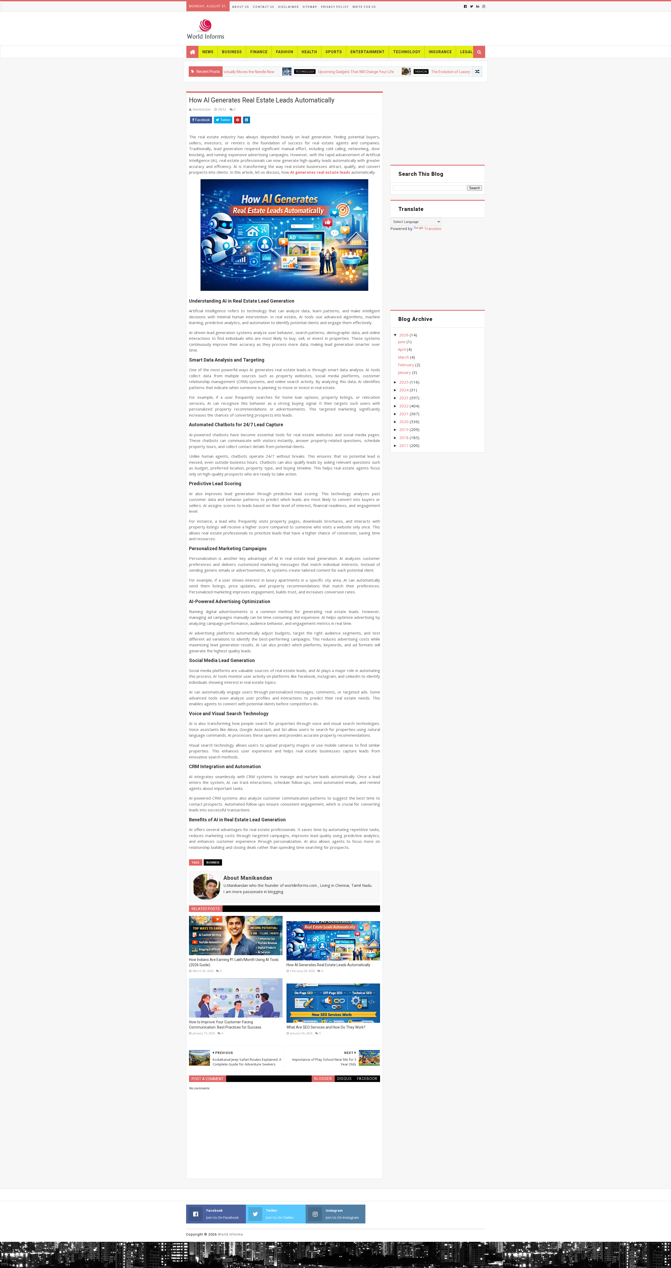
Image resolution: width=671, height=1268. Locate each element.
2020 (404, 421)
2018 (404, 437)
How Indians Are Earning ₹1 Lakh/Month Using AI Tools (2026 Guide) (234, 962)
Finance (259, 52)
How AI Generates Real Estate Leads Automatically (328, 965)
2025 (404, 382)
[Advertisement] (437, 128)
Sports (334, 52)
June (402, 341)
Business (232, 52)
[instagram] (483, 6)
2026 (404, 334)
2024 (404, 389)
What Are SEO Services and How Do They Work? (325, 1027)
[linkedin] (477, 6)
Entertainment (367, 52)
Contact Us (263, 7)
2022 (404, 405)
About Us (240, 7)
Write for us (364, 7)
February (406, 364)
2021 (404, 413)
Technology (406, 52)
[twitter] (471, 6)
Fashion (284, 52)
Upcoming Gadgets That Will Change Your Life (319, 72)
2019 (404, 429)
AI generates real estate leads (320, 172)
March (404, 357)
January (405, 372)
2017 (404, 445)
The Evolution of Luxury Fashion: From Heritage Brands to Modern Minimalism (458, 72)
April (402, 349)
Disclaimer (288, 7)
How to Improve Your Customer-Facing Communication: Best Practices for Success (225, 1024)
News (208, 52)
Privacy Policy (335, 7)
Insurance (440, 52)
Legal (466, 52)
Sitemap (310, 7)
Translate (432, 228)
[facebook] (465, 6)
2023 (404, 397)
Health (309, 52)
